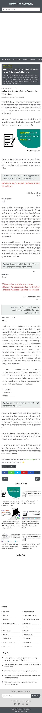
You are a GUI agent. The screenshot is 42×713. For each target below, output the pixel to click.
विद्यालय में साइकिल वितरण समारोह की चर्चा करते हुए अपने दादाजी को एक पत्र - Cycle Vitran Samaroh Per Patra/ (30, 525)
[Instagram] (23, 704)
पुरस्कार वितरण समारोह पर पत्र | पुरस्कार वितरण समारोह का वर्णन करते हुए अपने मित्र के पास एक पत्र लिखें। (11, 546)
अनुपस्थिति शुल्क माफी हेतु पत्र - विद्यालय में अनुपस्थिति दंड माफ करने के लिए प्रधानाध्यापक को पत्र (31, 546)
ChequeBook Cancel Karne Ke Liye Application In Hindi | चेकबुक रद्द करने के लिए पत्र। (22, 665)
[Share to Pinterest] (24, 472)
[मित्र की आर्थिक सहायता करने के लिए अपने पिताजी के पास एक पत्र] (31, 493)
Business (5, 619)
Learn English (28, 634)
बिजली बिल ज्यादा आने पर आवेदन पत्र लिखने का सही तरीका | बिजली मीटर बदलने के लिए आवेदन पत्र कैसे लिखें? (22, 676)
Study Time (27, 642)
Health (32, 59)
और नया (5, 479)
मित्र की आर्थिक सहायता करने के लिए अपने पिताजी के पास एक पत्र (30, 502)
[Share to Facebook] (5, 472)
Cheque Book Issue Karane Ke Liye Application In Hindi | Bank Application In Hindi (11, 503)
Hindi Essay (6, 631)
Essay (5, 627)
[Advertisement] (21, 35)
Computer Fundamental (31, 619)
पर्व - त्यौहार (6, 611)
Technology (6, 646)
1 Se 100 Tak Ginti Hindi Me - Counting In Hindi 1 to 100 (20, 671)
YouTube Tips (28, 646)
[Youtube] (27, 704)
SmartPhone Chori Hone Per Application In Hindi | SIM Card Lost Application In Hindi (25, 310)
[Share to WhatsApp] (11, 472)
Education (16, 59)
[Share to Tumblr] (37, 472)
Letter (25, 59)
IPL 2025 (6, 634)
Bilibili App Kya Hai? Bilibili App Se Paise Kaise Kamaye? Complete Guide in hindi (21, 71)
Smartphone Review (9, 642)
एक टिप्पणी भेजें (21, 97)
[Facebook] (15, 704)
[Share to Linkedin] (31, 472)
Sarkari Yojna (6, 59)
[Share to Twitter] (17, 472)
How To (26, 631)
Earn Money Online (9, 623)
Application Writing (9, 466)
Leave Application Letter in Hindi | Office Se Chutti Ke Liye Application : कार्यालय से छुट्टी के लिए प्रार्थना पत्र (21, 659)
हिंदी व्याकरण (6, 615)
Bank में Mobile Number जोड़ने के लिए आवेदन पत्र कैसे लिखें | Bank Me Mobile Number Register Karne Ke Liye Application (11, 525)
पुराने (37, 479)
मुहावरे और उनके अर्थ (29, 611)
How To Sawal (21, 3)
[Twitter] (19, 704)
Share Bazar (28, 638)
